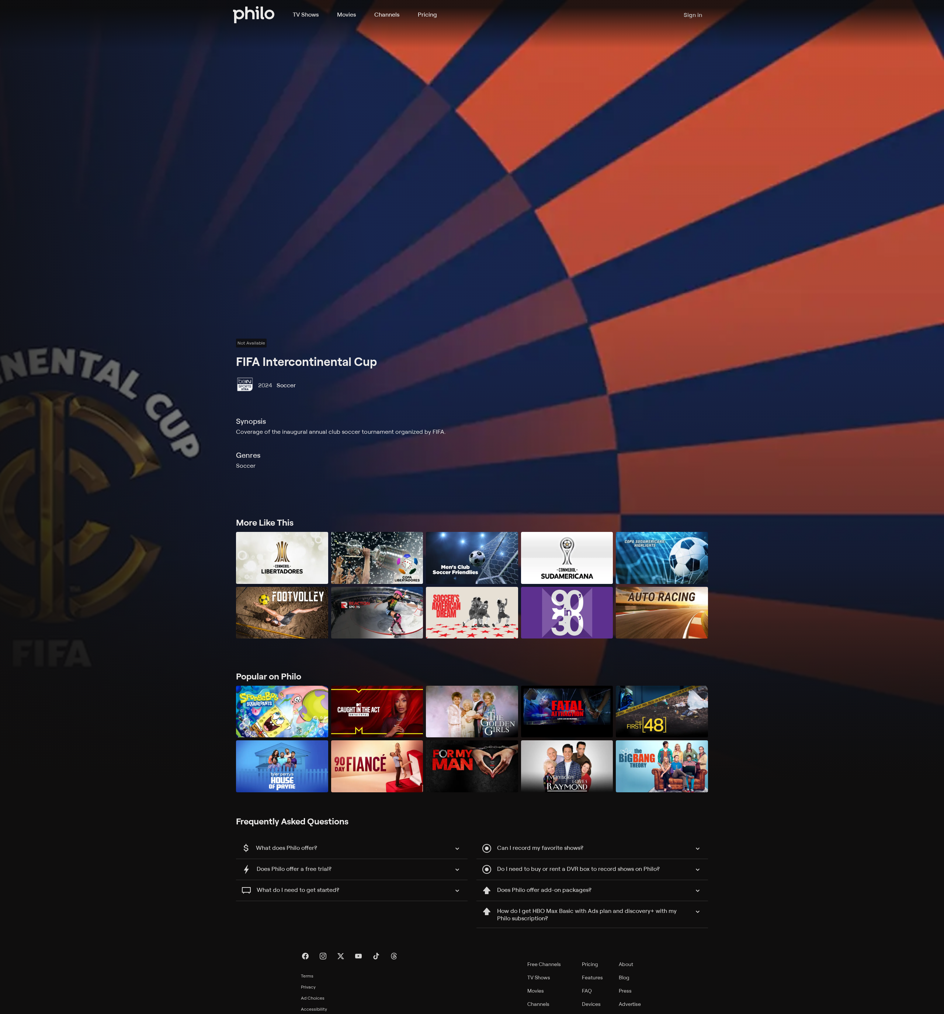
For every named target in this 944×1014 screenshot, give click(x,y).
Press (625, 990)
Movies (346, 14)
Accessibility (314, 1009)
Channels (386, 14)
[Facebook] (305, 956)
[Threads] (393, 956)
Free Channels (544, 964)
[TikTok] (376, 956)
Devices (591, 1004)
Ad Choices (312, 998)
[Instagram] (323, 956)
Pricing (427, 14)
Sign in (693, 14)
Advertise (630, 1004)
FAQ (587, 990)
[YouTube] (358, 956)
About (626, 964)
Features (592, 977)
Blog (624, 977)
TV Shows (306, 14)
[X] (340, 956)
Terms (307, 976)
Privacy (308, 987)
